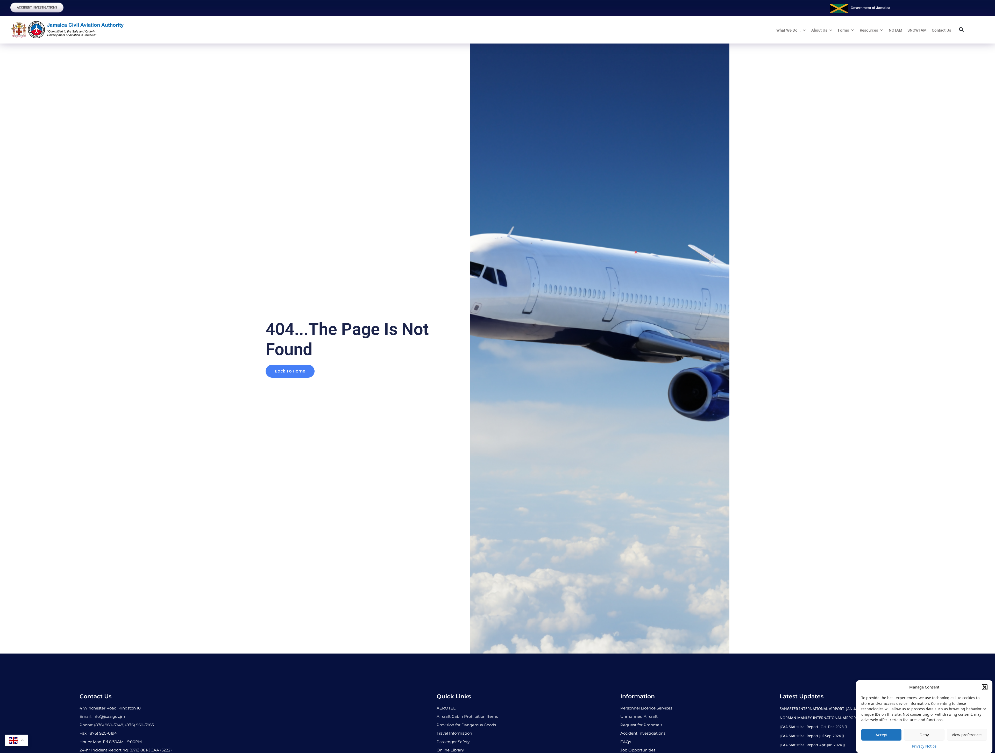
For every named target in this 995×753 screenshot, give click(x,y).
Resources (869, 30)
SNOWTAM (917, 30)
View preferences (967, 734)
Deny (924, 734)
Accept (881, 734)
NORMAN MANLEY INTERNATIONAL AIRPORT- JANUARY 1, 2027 (835, 717)
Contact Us (941, 30)
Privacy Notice (924, 746)
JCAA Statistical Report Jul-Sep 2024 (811, 735)
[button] (984, 687)
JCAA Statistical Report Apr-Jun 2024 (811, 744)
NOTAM (895, 30)
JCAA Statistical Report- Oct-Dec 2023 (812, 726)
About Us (819, 30)
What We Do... (788, 30)
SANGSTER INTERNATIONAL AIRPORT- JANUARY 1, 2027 (828, 708)
